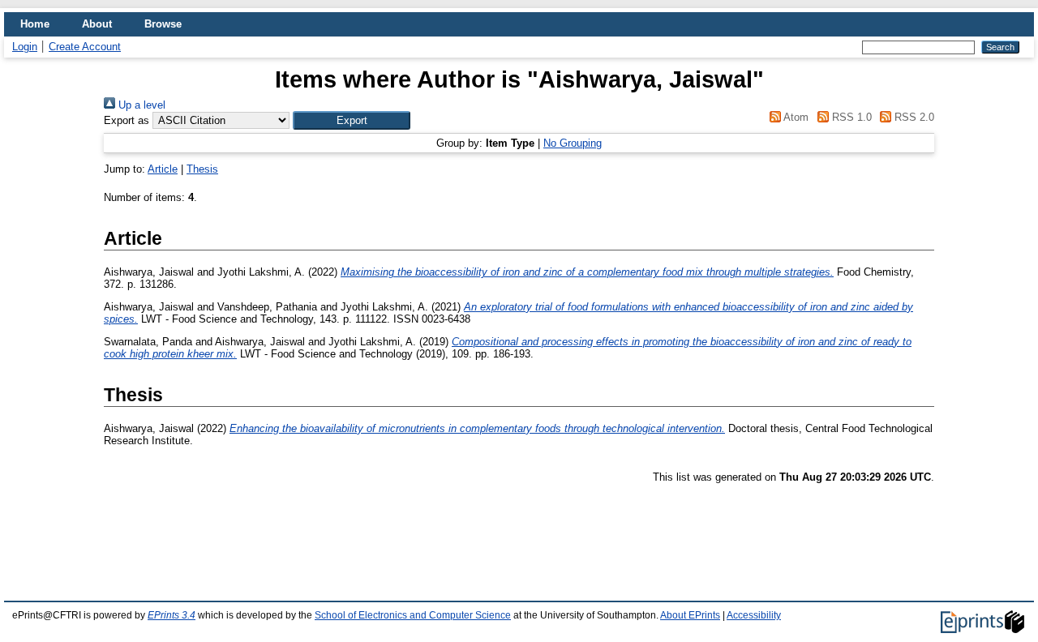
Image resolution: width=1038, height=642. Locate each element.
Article (163, 169)
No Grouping (572, 143)
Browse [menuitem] (163, 24)
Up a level (140, 105)
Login (24, 47)
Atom (795, 117)
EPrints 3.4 (171, 615)
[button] (351, 120)
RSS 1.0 (850, 117)
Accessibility (754, 615)
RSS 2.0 (912, 117)
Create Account (85, 47)
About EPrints (690, 615)
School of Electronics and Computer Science (413, 615)
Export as (126, 120)
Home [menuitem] (34, 24)
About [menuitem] (97, 24)
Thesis (202, 169)
